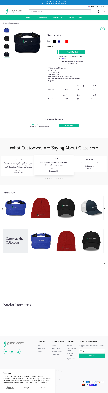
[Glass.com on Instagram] (18, 351)
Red (66, 41)
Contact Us (70, 353)
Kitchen (28, 17)
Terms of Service (57, 351)
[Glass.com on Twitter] (6, 351)
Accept (26, 388)
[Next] (104, 209)
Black (54, 41)
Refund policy (56, 354)
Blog (80, 17)
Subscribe (92, 356)
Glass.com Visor (14, 23)
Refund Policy (71, 356)
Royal (62, 41)
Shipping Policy (71, 359)
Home (5, 23)
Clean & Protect (42, 17)
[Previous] (2, 209)
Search (54, 345)
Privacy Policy (42, 382)
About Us (69, 345)
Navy (58, 41)
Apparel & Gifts (58, 17)
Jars (39, 345)
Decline (43, 388)
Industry (71, 17)
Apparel (40, 351)
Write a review (68, 125)
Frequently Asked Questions (71, 349)
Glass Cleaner (41, 348)
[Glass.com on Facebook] (12, 351)
